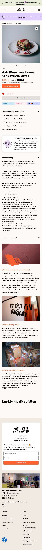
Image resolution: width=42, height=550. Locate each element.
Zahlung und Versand (29, 541)
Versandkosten (12, 82)
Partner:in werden (7, 522)
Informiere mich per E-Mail (11, 86)
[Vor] (39, 3)
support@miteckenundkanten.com (14, 502)
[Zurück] (2, 3)
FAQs (24, 515)
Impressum (26, 534)
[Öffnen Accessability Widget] (4, 539)
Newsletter (5, 529)
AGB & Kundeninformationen (29, 526)
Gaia (3, 69)
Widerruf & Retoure (29, 522)
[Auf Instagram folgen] (3, 505)
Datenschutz (27, 537)
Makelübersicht (28, 544)
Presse (4, 525)
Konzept (4, 515)
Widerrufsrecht (27, 531)
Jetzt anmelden (21, 463)
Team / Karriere (7, 519)
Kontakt (25, 519)
